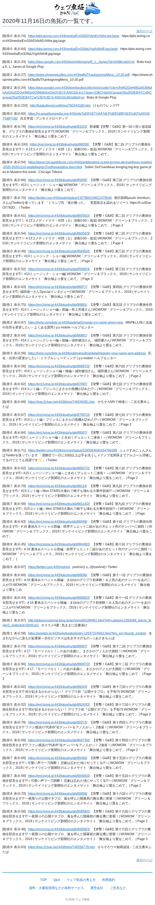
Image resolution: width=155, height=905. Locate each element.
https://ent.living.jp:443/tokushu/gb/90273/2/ (59, 740)
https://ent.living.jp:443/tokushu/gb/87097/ (57, 384)
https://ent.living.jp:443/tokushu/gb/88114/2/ (59, 504)
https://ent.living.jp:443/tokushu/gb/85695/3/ (59, 269)
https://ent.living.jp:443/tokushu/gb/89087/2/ (59, 664)
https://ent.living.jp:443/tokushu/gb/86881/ (57, 304)
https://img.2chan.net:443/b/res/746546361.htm (61, 402)
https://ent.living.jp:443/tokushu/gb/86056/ (59, 144)
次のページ (144, 31)
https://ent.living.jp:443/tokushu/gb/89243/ (57, 686)
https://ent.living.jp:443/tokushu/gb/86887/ (57, 335)
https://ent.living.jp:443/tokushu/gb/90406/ (57, 758)
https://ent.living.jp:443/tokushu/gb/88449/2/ (59, 544)
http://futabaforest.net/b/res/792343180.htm (60, 105)
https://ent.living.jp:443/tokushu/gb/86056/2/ (59, 215)
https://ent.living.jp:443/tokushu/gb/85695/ (57, 180)
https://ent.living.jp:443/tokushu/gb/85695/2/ (59, 251)
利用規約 (108, 880)
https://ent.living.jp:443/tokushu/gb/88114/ (57, 486)
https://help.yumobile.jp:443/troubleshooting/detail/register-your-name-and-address (87, 353)
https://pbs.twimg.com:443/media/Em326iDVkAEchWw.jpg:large (73, 36)
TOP (43, 880)
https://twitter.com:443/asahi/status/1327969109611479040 (70, 198)
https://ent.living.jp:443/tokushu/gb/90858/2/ (59, 811)
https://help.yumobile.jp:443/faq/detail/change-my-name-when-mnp (75, 322)
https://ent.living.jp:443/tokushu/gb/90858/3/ (59, 829)
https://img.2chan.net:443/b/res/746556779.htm (61, 847)
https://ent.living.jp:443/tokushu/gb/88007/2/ (59, 468)
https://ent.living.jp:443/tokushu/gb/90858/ (57, 793)
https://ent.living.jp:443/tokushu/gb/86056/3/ (59, 233)
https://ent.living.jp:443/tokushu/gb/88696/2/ (59, 597)
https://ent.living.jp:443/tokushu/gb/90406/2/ (59, 776)
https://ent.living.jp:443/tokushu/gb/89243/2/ (59, 704)
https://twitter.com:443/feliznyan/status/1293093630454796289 (72, 450)
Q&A (56, 880)
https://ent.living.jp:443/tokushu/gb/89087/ (57, 646)
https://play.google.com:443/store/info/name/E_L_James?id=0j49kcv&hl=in (81, 62)
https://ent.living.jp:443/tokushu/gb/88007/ (57, 432)
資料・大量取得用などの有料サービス (56, 888)
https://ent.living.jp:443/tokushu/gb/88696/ (57, 575)
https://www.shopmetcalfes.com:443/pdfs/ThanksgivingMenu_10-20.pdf (79, 74)
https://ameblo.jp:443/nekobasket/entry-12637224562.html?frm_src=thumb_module (87, 633)
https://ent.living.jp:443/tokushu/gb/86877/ (57, 287)
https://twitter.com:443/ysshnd (49, 567)
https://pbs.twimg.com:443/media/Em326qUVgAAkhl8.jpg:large (73, 49)
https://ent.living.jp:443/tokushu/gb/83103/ (57, 126)
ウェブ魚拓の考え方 (81, 880)
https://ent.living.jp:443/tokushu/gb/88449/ (57, 521)
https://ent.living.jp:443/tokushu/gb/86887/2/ (59, 366)
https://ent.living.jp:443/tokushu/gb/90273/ (57, 722)
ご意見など (118, 888)
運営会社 (96, 888)
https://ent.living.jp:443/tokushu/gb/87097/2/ (59, 414)
